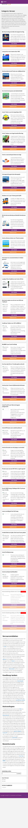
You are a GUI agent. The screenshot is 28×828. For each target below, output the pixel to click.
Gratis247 (5, 733)
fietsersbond (6, 715)
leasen (13, 661)
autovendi (14, 737)
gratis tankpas (17, 731)
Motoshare (11, 669)
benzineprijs (20, 681)
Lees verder (14, 43)
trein (5, 646)
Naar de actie (13, 46)
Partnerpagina (25, 795)
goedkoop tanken (20, 700)
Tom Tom (21, 756)
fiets (21, 709)
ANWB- (4, 760)
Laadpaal (4, 787)
